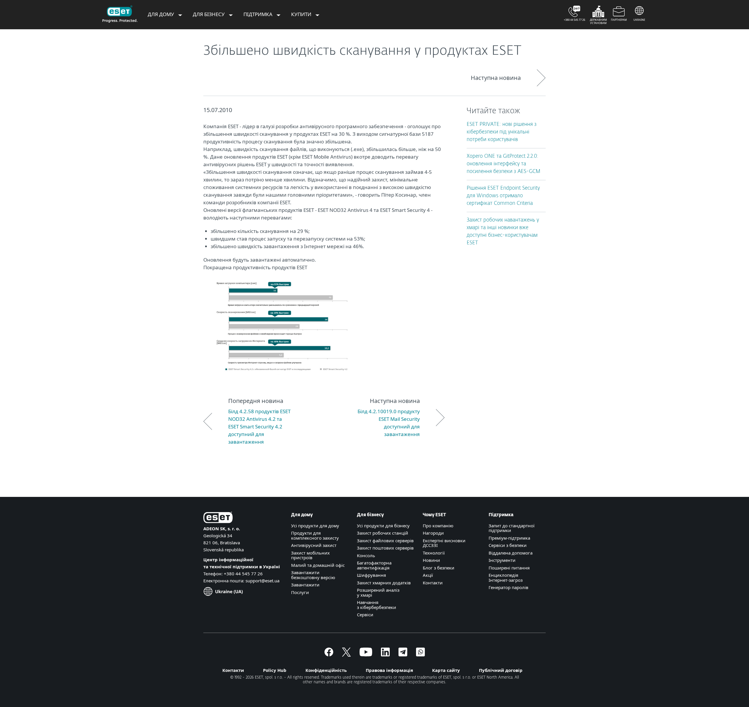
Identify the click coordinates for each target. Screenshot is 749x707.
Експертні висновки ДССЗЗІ (444, 543)
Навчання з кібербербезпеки (376, 604)
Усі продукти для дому (315, 525)
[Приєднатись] (420, 655)
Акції (428, 575)
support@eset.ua (262, 581)
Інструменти (502, 560)
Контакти (433, 583)
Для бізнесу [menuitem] (209, 14)
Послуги (300, 592)
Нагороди (433, 533)
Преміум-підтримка (509, 538)
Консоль (366, 555)
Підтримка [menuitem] (258, 14)
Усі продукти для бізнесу (383, 525)
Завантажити (305, 585)
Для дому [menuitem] (161, 14)
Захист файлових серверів (385, 540)
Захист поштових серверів (385, 548)
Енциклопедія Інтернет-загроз (506, 577)
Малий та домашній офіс (318, 565)
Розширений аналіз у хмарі (378, 592)
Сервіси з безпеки (508, 545)
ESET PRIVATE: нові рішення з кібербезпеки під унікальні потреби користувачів (502, 132)
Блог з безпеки (438, 568)
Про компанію (438, 525)
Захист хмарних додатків (384, 583)
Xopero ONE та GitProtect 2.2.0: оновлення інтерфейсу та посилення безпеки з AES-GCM (503, 164)
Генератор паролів (508, 587)
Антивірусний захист (313, 545)
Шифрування (371, 575)
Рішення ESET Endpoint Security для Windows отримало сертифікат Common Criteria (503, 196)
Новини (431, 560)
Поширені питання (509, 568)
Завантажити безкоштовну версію (313, 574)
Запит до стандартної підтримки (512, 528)
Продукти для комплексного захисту (315, 535)
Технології (434, 553)
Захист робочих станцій (382, 533)
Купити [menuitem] (301, 14)
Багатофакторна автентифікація (374, 565)
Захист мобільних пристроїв (310, 555)
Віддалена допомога (510, 553)
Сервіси (365, 614)
